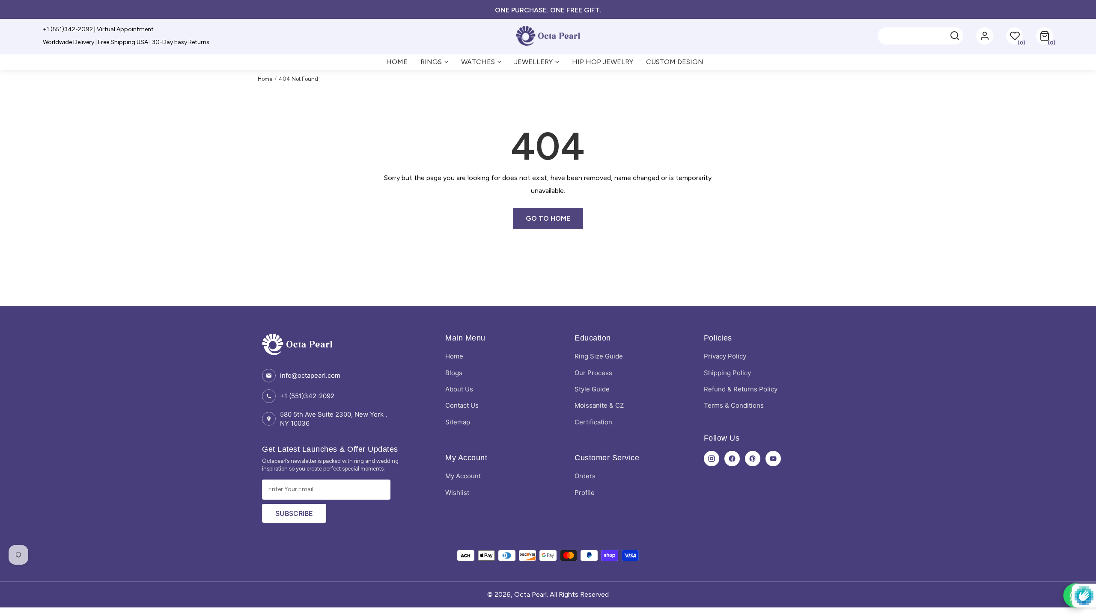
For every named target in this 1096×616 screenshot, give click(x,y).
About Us (459, 389)
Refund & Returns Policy (740, 389)
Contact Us (462, 405)
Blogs (453, 373)
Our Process (593, 373)
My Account (463, 476)
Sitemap (457, 422)
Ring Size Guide (599, 356)
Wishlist (457, 493)
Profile (585, 493)
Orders (585, 476)
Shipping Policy (727, 373)
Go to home (548, 218)
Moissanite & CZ (599, 405)
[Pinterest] (752, 458)
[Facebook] (732, 458)
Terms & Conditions (734, 405)
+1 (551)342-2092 (307, 396)
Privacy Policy (725, 356)
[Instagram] (711, 458)
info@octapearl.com (310, 375)
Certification (593, 422)
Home (265, 79)
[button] (1044, 35)
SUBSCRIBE (294, 513)
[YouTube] (773, 458)
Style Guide (592, 389)
